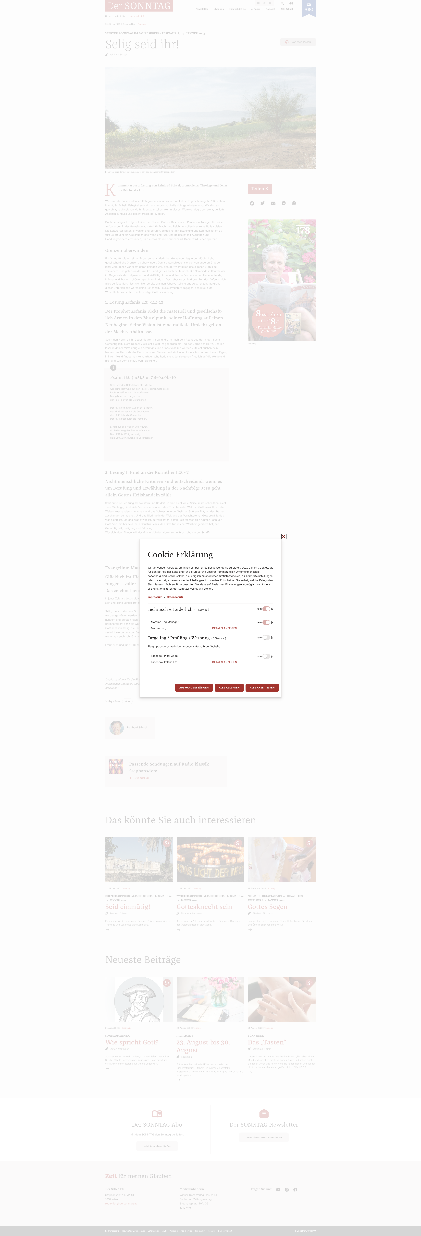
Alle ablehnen (229, 687)
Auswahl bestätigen (194, 687)
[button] (242, 628)
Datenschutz (175, 597)
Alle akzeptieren (262, 687)
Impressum (155, 597)
